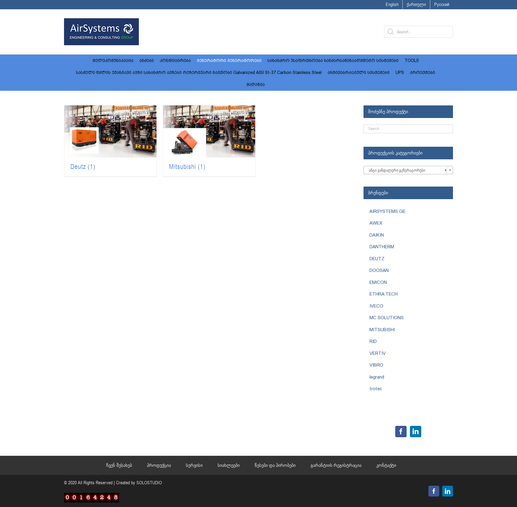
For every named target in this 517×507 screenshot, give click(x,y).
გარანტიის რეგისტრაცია (336, 465)
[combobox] (408, 170)
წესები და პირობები (275, 465)
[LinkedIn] (415, 431)
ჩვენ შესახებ (119, 465)
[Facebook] (401, 431)
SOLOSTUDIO (149, 483)
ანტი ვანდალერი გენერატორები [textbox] (406, 170)
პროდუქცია (159, 465)
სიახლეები (229, 465)
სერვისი (194, 465)
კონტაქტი (386, 465)
